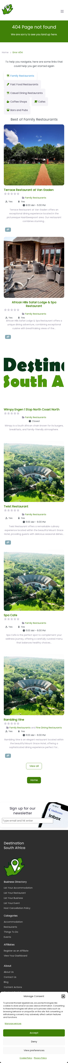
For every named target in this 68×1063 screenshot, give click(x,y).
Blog (6, 982)
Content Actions (13, 987)
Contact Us (10, 977)
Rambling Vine (14, 720)
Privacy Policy (40, 1058)
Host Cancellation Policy (17, 908)
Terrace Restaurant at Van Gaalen (29, 190)
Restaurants (10, 927)
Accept (34, 1032)
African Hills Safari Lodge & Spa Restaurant (34, 304)
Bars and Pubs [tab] (19, 110)
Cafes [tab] (41, 101)
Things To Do (11, 931)
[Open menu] (62, 11)
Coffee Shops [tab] (18, 101)
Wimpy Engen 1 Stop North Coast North (31, 409)
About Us (9, 972)
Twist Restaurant (16, 506)
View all (34, 766)
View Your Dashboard (15, 955)
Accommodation (13, 921)
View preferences (34, 1050)
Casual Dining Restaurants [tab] (26, 93)
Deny (34, 1041)
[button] (63, 996)
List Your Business (13, 898)
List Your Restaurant (15, 893)
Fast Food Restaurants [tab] (24, 84)
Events (7, 937)
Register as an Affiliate (16, 950)
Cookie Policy (26, 1058)
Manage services (13, 1023)
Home (5, 52)
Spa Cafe (10, 615)
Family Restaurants (35, 197)
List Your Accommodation (18, 887)
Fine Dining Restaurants (49, 727)
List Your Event (12, 903)
